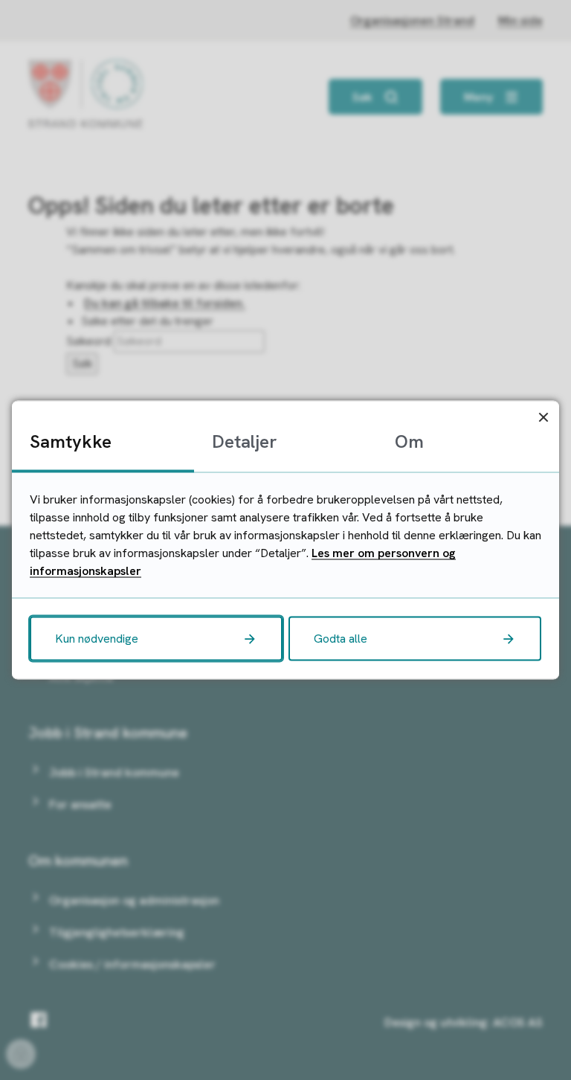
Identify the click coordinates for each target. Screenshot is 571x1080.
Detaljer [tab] (244, 441)
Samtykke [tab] (71, 441)
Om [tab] (409, 441)
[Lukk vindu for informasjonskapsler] (543, 417)
